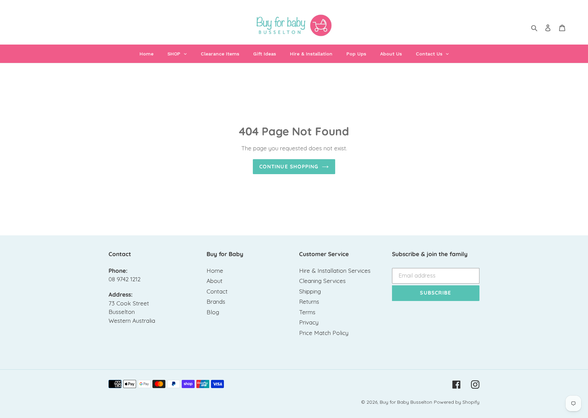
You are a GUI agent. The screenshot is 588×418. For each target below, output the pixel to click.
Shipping (310, 291)
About (215, 280)
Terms (307, 312)
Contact (217, 291)
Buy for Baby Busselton (406, 402)
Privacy (308, 322)
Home (215, 270)
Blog (213, 312)
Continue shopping (288, 166)
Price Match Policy (323, 332)
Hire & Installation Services (335, 270)
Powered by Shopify (456, 402)
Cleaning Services (322, 280)
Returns (309, 301)
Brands (216, 301)
